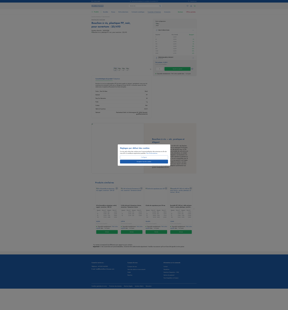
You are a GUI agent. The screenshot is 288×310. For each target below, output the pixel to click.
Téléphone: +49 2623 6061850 (100, 266)
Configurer (144, 157)
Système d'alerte (139, 286)
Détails (107, 232)
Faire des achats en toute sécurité (136, 269)
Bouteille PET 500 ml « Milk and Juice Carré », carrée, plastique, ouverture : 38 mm (180, 206)
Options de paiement (169, 275)
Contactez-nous (193, 1)
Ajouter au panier (177, 69)
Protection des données (115, 286)
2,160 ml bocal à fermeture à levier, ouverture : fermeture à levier (131, 206)
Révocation (149, 286)
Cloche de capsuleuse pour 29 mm (155, 205)
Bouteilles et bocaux (98, 20)
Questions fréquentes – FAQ (171, 272)
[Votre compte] (191, 6)
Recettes (130, 275)
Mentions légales (128, 286)
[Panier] (194, 6)
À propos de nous (132, 266)
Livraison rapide (96, 1)
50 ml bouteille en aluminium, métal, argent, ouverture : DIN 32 (106, 206)
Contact (166, 266)
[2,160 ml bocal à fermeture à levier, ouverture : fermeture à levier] (131, 195)
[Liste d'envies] (187, 6)
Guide (129, 272)
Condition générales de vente (99, 286)
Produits (96, 12)
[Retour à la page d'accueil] (98, 6)
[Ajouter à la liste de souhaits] (192, 69)
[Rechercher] (160, 5)
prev (94, 209)
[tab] (104, 79)
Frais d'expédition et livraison (171, 278)
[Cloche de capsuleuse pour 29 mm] (156, 195)
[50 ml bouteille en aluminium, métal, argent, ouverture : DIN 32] (107, 195)
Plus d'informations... (152, 153)
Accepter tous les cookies (144, 161)
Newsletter (166, 269)
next (194, 209)
